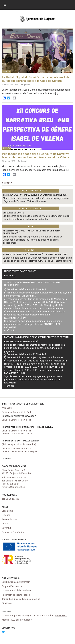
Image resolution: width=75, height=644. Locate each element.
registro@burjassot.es (13, 487)
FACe (9, 612)
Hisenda (6, 515)
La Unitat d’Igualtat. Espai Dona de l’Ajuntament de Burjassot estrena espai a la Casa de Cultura (35, 79)
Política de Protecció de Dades (17, 412)
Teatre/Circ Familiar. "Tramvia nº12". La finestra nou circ (35, 254)
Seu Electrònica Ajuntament (16, 582)
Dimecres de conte (13, 212)
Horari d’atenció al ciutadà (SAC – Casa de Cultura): (28, 427)
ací (12, 330)
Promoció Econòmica (13, 532)
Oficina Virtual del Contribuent (17, 590)
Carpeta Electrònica (12, 586)
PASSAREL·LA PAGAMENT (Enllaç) (21, 341)
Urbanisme (7, 511)
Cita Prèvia (7, 459)
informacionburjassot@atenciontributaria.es (42, 292)
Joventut (6, 528)
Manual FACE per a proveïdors (17, 620)
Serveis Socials (9, 519)
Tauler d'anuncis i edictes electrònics (21, 599)
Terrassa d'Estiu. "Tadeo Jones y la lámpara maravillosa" (35, 195)
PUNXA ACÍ (9, 275)
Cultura (5, 523)
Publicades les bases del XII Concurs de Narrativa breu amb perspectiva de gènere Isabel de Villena (35, 155)
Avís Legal (7, 408)
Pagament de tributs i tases (16, 595)
